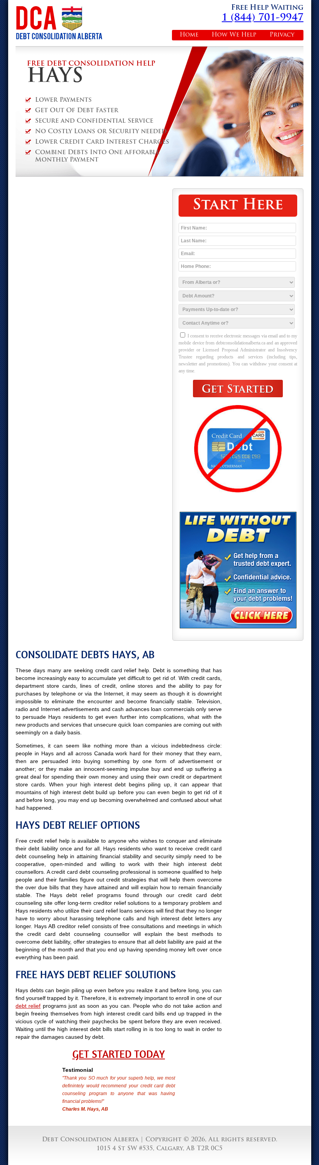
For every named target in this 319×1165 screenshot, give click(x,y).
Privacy (282, 35)
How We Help (234, 35)
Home (189, 35)
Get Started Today (118, 1054)
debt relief (28, 1006)
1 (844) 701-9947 (262, 18)
